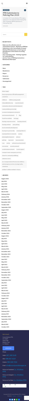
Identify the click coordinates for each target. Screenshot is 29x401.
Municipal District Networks (9, 134)
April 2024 (4, 243)
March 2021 (4, 308)
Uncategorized (7, 81)
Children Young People (14, 100)
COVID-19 (19, 396)
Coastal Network (19, 103)
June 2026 (4, 184)
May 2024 (4, 241)
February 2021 (5, 311)
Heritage (16, 118)
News (4, 68)
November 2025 (5, 202)
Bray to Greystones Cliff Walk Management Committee (13, 95)
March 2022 (4, 290)
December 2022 (5, 272)
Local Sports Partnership (8, 130)
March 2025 (4, 223)
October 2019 (5, 327)
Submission (6, 10)
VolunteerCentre (6, 158)
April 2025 (4, 220)
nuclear (20, 134)
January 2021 (5, 314)
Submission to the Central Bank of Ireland (14, 48)
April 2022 (4, 288)
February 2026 (5, 194)
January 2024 (5, 249)
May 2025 (4, 217)
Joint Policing (16, 124)
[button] (2, 3)
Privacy (14, 396)
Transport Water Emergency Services (11, 152)
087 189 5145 (11, 355)
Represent (11, 140)
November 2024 (6, 230)
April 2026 (4, 189)
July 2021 (4, 301)
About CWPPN (5, 91)
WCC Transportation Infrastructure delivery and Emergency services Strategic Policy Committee (13, 164)
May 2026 (4, 186)
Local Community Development (10, 127)
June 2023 (4, 259)
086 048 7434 (12, 362)
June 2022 (4, 285)
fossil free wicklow (7, 118)
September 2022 (6, 280)
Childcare (4, 100)
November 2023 (5, 254)
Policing (4, 140)
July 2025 (4, 212)
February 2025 (5, 225)
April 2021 (4, 306)
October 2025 (5, 204)
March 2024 (4, 246)
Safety (8, 143)
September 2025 (6, 207)
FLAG (20, 115)
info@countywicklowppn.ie (16, 365)
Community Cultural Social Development (12, 106)
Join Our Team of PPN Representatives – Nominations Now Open (14, 58)
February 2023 (5, 269)
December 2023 (5, 251)
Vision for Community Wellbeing (10, 155)
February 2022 (5, 293)
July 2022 (4, 282)
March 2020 (4, 324)
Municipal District (21, 130)
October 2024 (5, 233)
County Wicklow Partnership (9, 109)
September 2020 (6, 319)
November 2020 (6, 316)
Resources (5, 76)
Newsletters (6, 71)
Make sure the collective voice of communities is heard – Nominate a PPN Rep (15, 45)
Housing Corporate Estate (8, 121)
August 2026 (5, 178)
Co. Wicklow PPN (20, 380)
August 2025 (5, 210)
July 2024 (4, 238)
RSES (3, 143)
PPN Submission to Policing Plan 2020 (11, 14)
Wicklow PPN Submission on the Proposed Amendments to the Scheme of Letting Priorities (14, 51)
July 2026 (4, 181)
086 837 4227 (11, 359)
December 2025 (5, 199)
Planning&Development (8, 137)
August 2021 (5, 298)
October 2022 (5, 277)
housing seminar (6, 124)
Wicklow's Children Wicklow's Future (11, 169)
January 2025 (5, 228)
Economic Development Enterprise (11, 112)
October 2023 (5, 256)
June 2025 (4, 215)
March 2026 (4, 191)
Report (5, 73)
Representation (20, 140)
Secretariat (5, 146)
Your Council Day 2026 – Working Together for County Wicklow (15, 55)
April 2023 (4, 264)
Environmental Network (8, 115)
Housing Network (21, 121)
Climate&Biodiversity (7, 103)
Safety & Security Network (18, 143)
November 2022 (5, 275)
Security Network (14, 146)
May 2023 (4, 262)
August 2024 (5, 236)
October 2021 (5, 295)
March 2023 (4, 267)
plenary (18, 137)
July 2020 (4, 321)
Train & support (20, 149)
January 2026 (5, 197)
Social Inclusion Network (8, 149)
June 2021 (4, 303)
